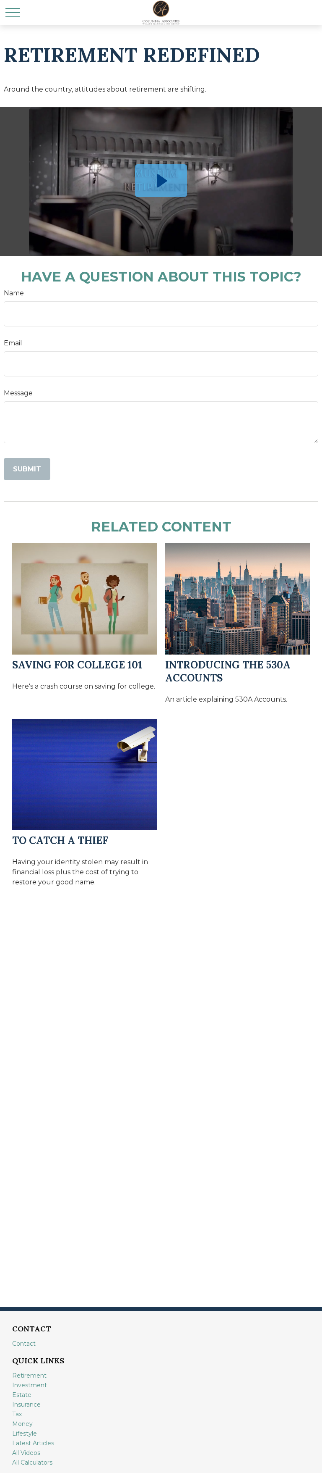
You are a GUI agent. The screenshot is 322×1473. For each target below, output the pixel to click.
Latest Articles (33, 1443)
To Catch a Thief (60, 840)
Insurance (26, 1404)
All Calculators (32, 1462)
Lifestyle (24, 1433)
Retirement (29, 1375)
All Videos (26, 1453)
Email (13, 343)
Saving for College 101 (77, 664)
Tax (17, 1414)
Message (18, 393)
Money (22, 1424)
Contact (24, 1343)
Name (14, 293)
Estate (21, 1395)
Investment (29, 1385)
